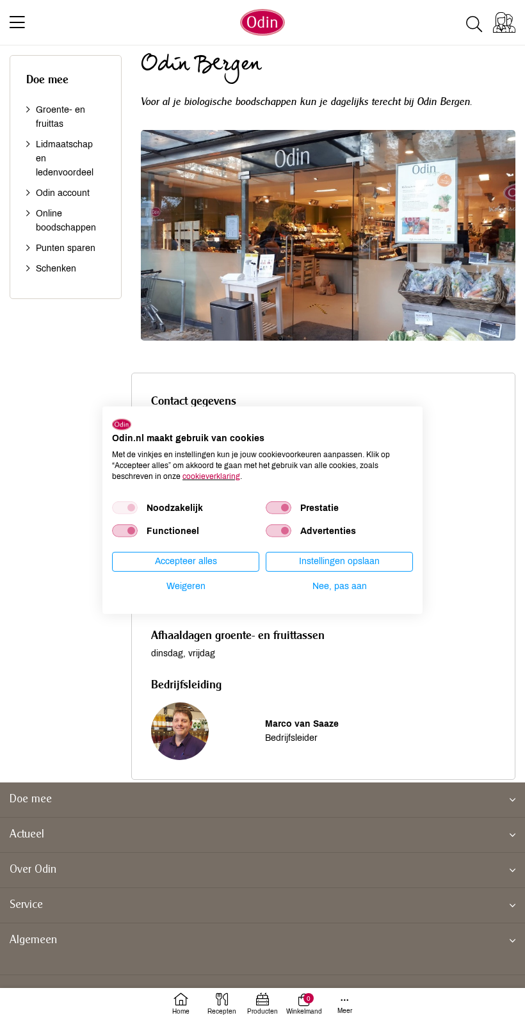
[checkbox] (125, 507)
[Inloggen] (504, 22)
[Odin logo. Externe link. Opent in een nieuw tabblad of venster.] (121, 424)
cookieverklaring (211, 475)
